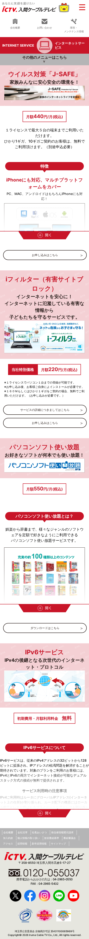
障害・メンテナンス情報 (74, 29)
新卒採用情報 (39, 843)
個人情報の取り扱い (28, 838)
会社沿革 (23, 832)
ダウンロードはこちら (44, 628)
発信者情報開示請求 (62, 832)
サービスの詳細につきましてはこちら (45, 409)
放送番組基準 (51, 838)
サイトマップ (58, 843)
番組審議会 (69, 838)
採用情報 (22, 843)
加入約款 (8, 838)
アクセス (8, 843)
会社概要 (15, 27)
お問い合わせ (44, 27)
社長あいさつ (39, 832)
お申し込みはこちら (45, 255)
